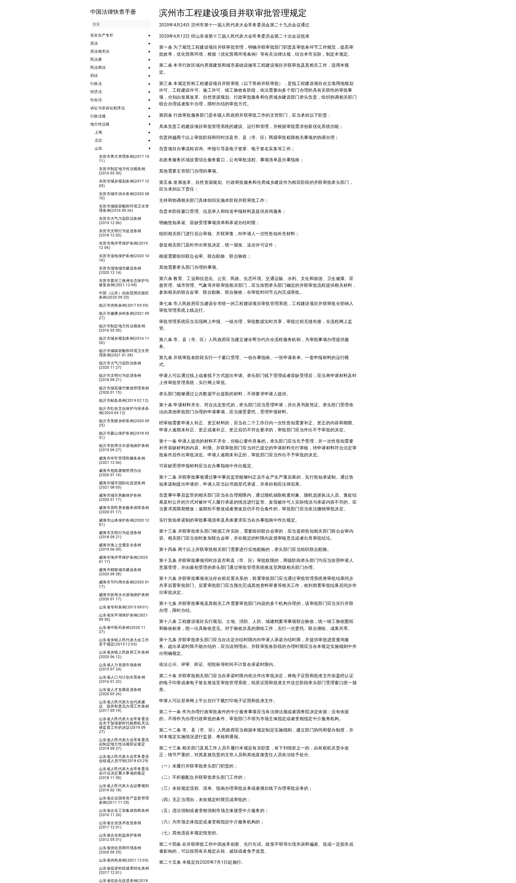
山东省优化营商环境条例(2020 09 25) (120, 850)
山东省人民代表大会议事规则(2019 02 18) (124, 788)
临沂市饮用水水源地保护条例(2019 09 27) (124, 447)
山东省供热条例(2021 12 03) (123, 860)
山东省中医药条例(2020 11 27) (122, 629)
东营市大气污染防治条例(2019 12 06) (120, 220)
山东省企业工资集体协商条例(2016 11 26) (124, 812)
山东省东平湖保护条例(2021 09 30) (123, 617)
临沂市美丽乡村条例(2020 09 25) (124, 423)
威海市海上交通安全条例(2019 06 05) (120, 547)
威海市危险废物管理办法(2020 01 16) (120, 472)
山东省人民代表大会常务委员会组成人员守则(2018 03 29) (124, 758)
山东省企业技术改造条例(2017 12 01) (120, 825)
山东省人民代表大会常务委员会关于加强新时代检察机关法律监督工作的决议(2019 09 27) (124, 725)
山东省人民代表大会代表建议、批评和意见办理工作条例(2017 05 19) (124, 706)
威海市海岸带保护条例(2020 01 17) (123, 559)
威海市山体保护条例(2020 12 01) (124, 522)
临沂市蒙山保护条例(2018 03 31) (124, 435)
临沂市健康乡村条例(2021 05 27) (124, 315)
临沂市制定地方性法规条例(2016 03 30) (122, 328)
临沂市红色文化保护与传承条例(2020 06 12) (124, 410)
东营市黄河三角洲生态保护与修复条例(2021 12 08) (124, 282)
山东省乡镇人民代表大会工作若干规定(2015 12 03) (124, 642)
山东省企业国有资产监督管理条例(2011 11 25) (124, 800)
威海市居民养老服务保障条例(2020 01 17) (124, 509)
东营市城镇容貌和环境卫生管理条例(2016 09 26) (124, 208)
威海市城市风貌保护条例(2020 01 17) (120, 497)
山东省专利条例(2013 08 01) (123, 607)
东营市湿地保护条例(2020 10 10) (124, 258)
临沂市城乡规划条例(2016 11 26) (124, 340)
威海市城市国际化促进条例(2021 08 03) (122, 485)
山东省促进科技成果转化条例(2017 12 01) (124, 870)
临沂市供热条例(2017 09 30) (123, 305)
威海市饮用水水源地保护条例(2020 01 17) (124, 597)
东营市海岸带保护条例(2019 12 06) (123, 245)
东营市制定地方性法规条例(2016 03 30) (122, 171)
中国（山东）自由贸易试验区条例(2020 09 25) (124, 295)
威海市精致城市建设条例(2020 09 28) (120, 572)
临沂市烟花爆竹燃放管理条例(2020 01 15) (124, 390)
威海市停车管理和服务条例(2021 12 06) (122, 460)
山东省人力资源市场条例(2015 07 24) (120, 667)
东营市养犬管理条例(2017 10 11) (124, 158)
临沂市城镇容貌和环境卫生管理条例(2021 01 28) (124, 353)
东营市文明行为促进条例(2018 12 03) (120, 233)
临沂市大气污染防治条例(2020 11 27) (120, 365)
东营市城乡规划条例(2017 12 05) (124, 183)
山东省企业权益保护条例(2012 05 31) (120, 837)
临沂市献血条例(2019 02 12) (123, 400)
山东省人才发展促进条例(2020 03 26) (120, 691)
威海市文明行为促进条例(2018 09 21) (120, 534)
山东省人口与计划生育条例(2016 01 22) (122, 679)
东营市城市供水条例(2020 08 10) (124, 196)
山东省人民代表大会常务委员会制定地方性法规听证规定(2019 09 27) (124, 744)
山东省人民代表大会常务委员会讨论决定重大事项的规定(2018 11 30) (124, 773)
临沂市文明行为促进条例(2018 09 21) (120, 377)
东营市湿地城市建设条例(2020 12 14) (120, 270)
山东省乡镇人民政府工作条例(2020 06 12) (124, 654)
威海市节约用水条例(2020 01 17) (124, 584)
